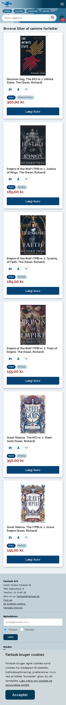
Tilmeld (12, 629)
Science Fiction (25, 97)
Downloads (33, 11)
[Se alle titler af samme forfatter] (18, 89)
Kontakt (45, 11)
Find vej (7, 600)
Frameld (29, 629)
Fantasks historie (13, 607)
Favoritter (19, 11)
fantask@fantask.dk (28, 596)
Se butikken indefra (14, 603)
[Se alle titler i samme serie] (10, 89)
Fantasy (21, 187)
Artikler (7, 11)
